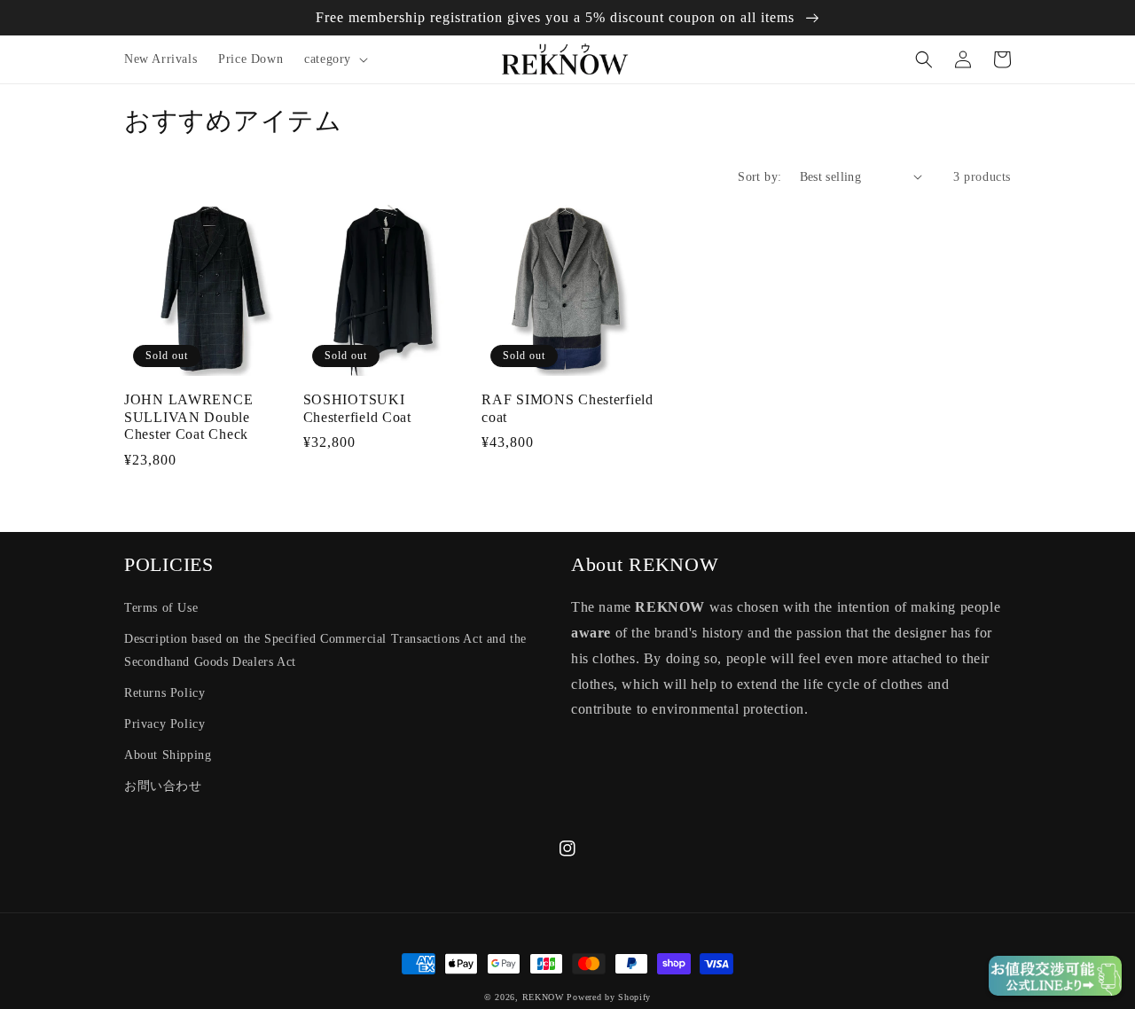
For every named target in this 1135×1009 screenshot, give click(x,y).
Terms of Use (161, 607)
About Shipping (167, 755)
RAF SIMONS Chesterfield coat (567, 408)
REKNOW (543, 997)
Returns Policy (164, 693)
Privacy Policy (164, 724)
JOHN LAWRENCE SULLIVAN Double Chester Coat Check (188, 417)
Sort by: (759, 177)
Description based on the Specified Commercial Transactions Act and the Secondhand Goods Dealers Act (325, 650)
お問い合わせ (163, 786)
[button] (334, 59)
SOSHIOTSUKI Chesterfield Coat (357, 408)
